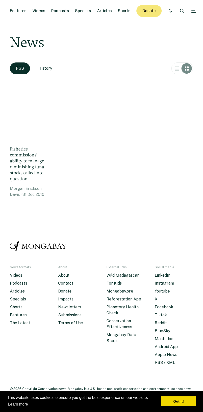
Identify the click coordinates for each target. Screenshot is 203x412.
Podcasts (60, 10)
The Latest (20, 323)
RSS (20, 68)
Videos (38, 10)
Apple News (166, 354)
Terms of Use (70, 323)
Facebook (164, 307)
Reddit (161, 323)
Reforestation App (123, 299)
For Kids (114, 283)
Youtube (162, 291)
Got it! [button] (178, 401)
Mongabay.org (119, 291)
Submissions (69, 315)
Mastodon (164, 338)
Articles (104, 10)
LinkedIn (162, 275)
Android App (166, 346)
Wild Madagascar (122, 275)
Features (18, 10)
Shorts (124, 10)
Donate (149, 10)
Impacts (66, 299)
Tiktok (161, 315)
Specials (83, 10)
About (64, 275)
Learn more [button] (18, 404)
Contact (65, 283)
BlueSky (162, 330)
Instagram (164, 283)
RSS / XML (165, 362)
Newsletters (69, 307)
